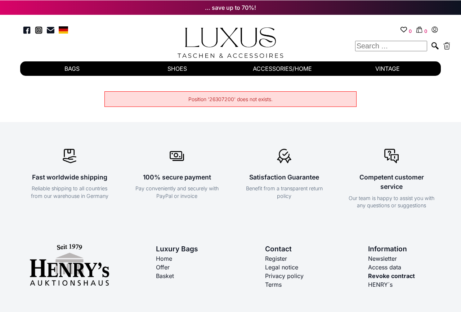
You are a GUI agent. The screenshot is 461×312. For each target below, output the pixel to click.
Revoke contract (391, 276)
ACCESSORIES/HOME (282, 68)
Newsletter (382, 258)
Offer (163, 267)
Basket (165, 276)
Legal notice (281, 267)
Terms (273, 284)
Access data (384, 267)
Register (276, 258)
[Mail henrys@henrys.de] (50, 31)
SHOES (177, 68)
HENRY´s (380, 284)
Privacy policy (284, 276)
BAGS (72, 68)
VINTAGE (387, 68)
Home (164, 258)
